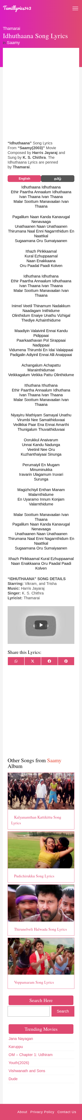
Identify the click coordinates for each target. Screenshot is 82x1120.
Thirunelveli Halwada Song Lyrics (40, 929)
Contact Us (66, 1112)
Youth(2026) (19, 1063)
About (22, 1112)
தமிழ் (57, 178)
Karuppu (16, 1047)
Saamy (13, 42)
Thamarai (11, 28)
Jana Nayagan (21, 1038)
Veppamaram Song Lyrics (34, 982)
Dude (13, 1079)
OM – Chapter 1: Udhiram (31, 1055)
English (24, 178)
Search (63, 1011)
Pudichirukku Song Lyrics (34, 875)
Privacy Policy (42, 1112)
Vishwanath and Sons (27, 1071)
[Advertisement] (41, 94)
